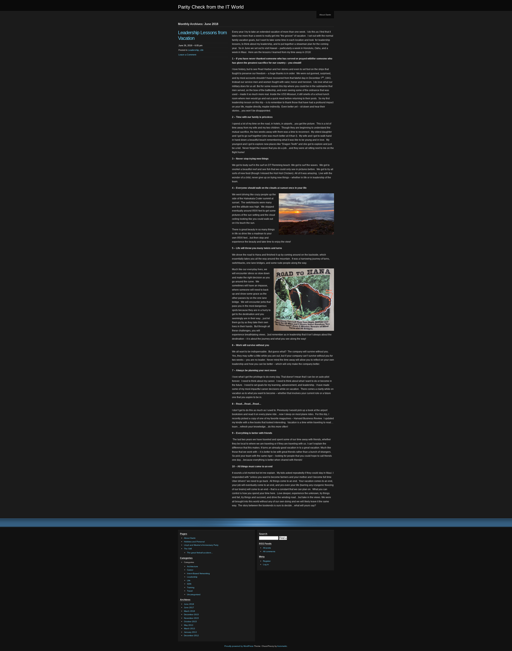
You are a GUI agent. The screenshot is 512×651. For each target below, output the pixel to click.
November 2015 (191, 618)
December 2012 (191, 635)
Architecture (192, 566)
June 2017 (189, 607)
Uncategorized (193, 594)
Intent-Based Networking (198, 573)
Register (267, 561)
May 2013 (188, 625)
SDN (189, 584)
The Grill (188, 549)
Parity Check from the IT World (211, 7)
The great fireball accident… (200, 553)
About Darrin (325, 15)
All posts (267, 548)
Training (190, 587)
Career (190, 570)
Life (201, 50)
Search (263, 534)
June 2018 (189, 604)
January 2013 (190, 632)
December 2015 (191, 614)
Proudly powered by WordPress (238, 646)
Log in (266, 564)
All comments (269, 551)
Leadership (193, 50)
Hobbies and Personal (194, 542)
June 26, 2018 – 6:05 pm (190, 45)
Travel (190, 591)
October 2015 (190, 621)
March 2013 (189, 628)
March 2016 (189, 611)
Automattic (282, 646)
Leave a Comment (187, 54)
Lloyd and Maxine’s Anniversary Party (201, 545)
